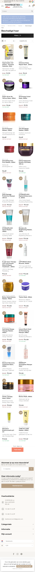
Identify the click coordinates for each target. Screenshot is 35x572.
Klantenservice (17, 485)
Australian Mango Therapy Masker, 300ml (8, 330)
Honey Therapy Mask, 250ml (7, 397)
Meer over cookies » (18, 568)
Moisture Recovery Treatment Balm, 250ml (8, 364)
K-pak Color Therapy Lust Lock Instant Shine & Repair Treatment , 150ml (9, 264)
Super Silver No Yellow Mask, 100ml (9, 97)
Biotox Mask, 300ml (25, 396)
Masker (20, 25)
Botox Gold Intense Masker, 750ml (9, 298)
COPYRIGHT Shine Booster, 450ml (25, 262)
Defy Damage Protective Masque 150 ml (8, 196)
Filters (16, 35)
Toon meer (17, 449)
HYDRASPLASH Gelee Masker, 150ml (7, 229)
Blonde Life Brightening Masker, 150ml (25, 229)
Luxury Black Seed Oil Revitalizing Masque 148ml (25, 330)
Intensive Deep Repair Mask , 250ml (25, 63)
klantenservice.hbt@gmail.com (14, 519)
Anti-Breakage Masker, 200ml (24, 129)
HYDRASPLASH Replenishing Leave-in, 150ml (25, 196)
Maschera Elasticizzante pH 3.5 (8, 430)
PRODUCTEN (11, 25)
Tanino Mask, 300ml (25, 297)
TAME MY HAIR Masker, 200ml (24, 429)
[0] (33, 6)
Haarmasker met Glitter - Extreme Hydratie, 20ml (8, 64)
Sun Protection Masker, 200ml (7, 129)
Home (3, 25)
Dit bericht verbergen (24, 566)
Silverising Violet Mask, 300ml (25, 97)
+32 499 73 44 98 (10, 509)
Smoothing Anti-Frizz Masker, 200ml (8, 161)
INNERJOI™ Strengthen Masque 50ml (25, 364)
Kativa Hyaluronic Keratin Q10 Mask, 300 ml (25, 162)
